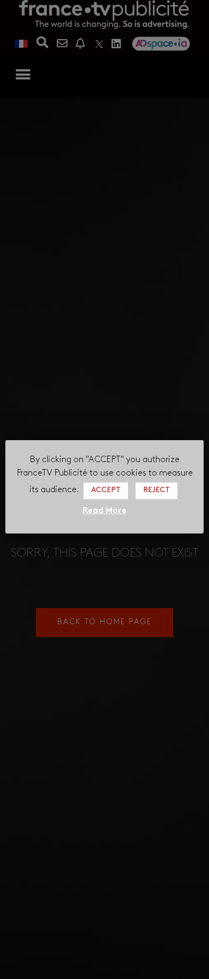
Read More (104, 511)
